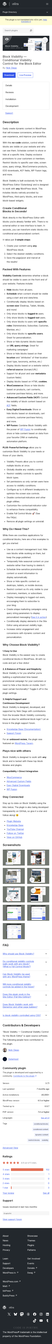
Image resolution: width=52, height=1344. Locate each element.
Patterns (31, 1250)
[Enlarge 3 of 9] (21, 871)
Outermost (13, 1059)
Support (9, 113)
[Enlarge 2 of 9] (45, 853)
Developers (8, 1268)
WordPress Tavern (24, 743)
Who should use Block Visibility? (18, 954)
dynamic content (41, 1135)
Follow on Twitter (15, 833)
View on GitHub (14, 837)
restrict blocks (34, 1140)
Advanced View (10, 1147)
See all (46, 1193)
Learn (5, 1258)
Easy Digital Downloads (18, 785)
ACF (9, 405)
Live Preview (25, 75)
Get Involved (33, 1258)
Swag (31, 1272)
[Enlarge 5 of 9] (21, 889)
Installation (10, 99)
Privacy (6, 1250)
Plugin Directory (10, 12)
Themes (31, 1240)
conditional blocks (41, 1124)
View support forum (12, 1219)
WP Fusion (25, 429)
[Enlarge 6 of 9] (45, 889)
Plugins (30, 1245)
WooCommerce (14, 777)
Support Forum (14, 733)
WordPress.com (12, 1281)
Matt (6, 1286)
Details (8, 85)
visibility (45, 1140)
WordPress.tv (11, 1272)
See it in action (38, 617)
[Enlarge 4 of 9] (45, 871)
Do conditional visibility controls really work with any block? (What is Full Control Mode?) (18, 964)
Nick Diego (11, 68)
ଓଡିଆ (11, 1307)
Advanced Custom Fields (19, 781)
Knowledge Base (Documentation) (24, 729)
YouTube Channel (15, 829)
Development (12, 106)
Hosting (6, 1245)
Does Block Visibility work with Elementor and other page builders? (20, 1005)
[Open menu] (47, 4)
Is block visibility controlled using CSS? (22, 1015)
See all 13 (45, 1118)
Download (9, 75)
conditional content (40, 1129)
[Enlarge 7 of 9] (21, 908)
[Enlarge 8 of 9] (45, 908)
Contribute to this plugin (24, 1076)
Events (30, 1263)
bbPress (8, 1290)
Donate (32, 1268)
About (6, 1236)
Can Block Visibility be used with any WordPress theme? (16, 975)
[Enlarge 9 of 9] (21, 926)
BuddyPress (10, 1295)
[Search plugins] (31, 30)
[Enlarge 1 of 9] (21, 853)
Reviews (9, 92)
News (5, 1240)
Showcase (32, 1236)
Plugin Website (14, 821)
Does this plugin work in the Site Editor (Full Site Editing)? (17, 995)
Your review (8, 1193)
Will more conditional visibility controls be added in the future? (18, 985)
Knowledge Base (15, 825)
